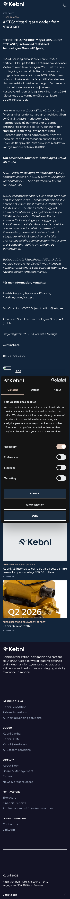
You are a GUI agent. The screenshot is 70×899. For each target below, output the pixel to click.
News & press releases (18, 781)
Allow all (35, 493)
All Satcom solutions (17, 749)
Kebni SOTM (11, 739)
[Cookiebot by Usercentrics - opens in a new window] (51, 380)
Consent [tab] (12, 389)
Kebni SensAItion (15, 707)
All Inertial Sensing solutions (22, 717)
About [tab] (57, 389)
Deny (35, 515)
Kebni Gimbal (12, 733)
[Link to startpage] (13, 4)
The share (9, 797)
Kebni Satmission (15, 744)
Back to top (10, 895)
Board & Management (18, 771)
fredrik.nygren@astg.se (18, 297)
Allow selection (35, 504)
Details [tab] (35, 389)
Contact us (10, 824)
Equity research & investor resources (28, 808)
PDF (18, 371)
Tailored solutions (15, 712)
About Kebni (11, 765)
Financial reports (14, 803)
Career (7, 776)
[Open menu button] (65, 5)
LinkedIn (9, 829)
